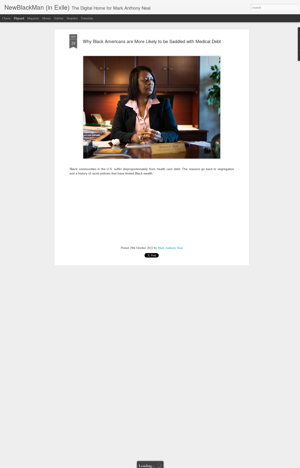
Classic (6, 18)
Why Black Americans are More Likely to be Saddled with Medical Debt (152, 41)
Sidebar (58, 18)
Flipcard (19, 18)
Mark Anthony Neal (170, 248)
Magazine (33, 18)
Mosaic (46, 18)
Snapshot (72, 18)
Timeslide (87, 18)
